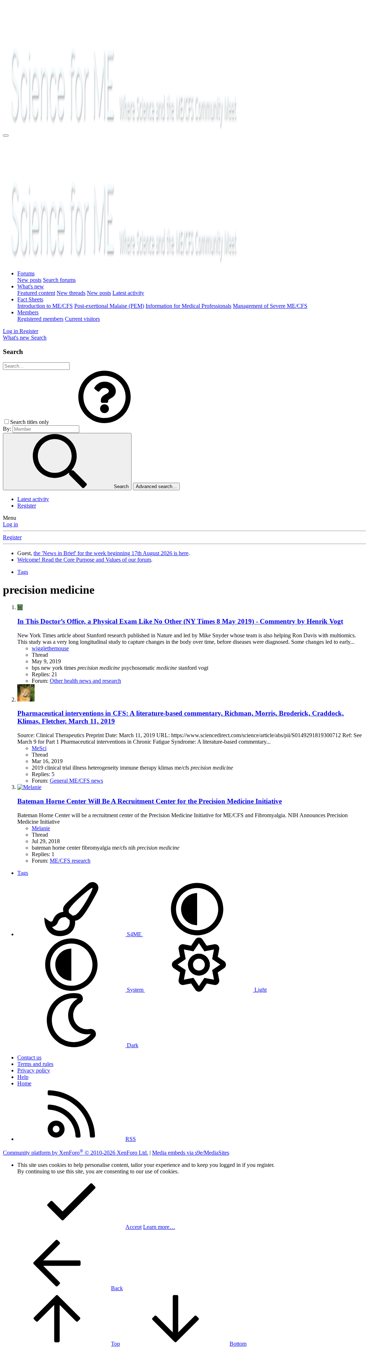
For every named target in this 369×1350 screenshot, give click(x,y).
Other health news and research (85, 681)
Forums (26, 273)
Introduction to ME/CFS (45, 306)
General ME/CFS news (76, 781)
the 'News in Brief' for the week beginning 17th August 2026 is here (111, 553)
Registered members (40, 319)
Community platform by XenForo (75, 1153)
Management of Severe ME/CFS (270, 306)
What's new (30, 286)
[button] (104, 422)
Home (24, 1083)
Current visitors (82, 319)
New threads (71, 293)
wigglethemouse (50, 648)
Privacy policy (33, 1070)
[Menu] (6, 135)
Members (28, 312)
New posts (29, 280)
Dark (131, 1045)
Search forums (59, 280)
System (135, 990)
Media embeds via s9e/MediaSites (190, 1153)
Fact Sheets (30, 299)
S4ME (134, 934)
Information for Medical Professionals (188, 306)
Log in (10, 524)
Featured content (36, 293)
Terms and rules (35, 1064)
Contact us (29, 1057)
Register (26, 506)
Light (260, 990)
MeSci (39, 748)
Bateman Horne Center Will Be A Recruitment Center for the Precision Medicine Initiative (149, 801)
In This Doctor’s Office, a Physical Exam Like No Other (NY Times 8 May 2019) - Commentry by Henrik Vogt (180, 621)
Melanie (41, 828)
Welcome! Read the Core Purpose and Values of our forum (84, 560)
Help (22, 1077)
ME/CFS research (70, 861)
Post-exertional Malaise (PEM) (109, 306)
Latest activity (128, 293)
